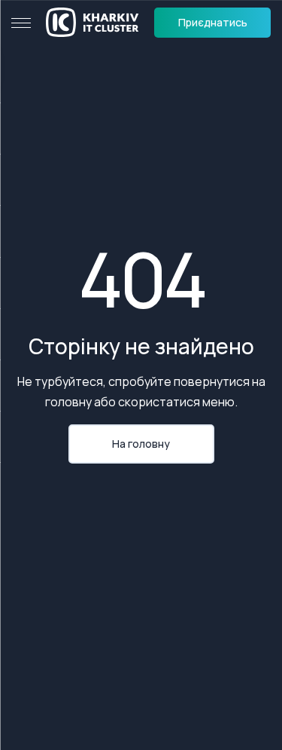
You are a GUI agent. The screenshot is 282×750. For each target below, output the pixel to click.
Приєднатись (212, 22)
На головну (141, 443)
